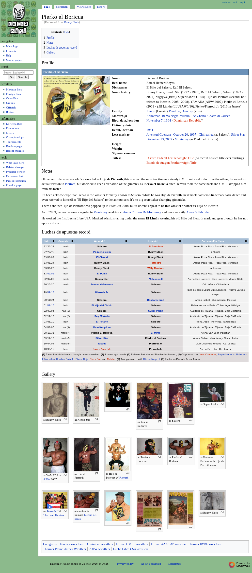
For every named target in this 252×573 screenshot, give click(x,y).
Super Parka (155, 310)
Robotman (153, 116)
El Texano (102, 321)
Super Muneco (226, 354)
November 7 (154, 120)
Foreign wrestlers (71, 544)
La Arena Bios (14, 123)
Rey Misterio (102, 316)
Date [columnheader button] (46, 241)
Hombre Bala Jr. (65, 359)
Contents (11, 51)
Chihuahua (206, 134)
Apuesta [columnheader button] (63, 241)
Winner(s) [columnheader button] (99, 241)
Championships (15, 137)
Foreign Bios (13, 93)
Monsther (49, 359)
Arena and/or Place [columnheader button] (213, 241)
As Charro (199, 116)
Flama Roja (82, 359)
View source (84, 6)
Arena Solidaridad (198, 212)
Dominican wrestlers (99, 544)
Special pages (13, 59)
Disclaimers (174, 563)
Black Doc (95, 359)
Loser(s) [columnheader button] (153, 241)
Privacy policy (125, 563)
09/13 (50, 292)
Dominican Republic (187, 120)
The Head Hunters (53, 515)
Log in (243, 1)
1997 (192, 134)
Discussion (62, 6)
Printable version (15, 171)
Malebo (111, 359)
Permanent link (14, 176)
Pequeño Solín (102, 252)
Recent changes (15, 150)
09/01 (50, 273)
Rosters (10, 111)
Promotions (12, 128)
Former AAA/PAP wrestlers (168, 544)
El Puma (102, 273)
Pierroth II (53, 511)
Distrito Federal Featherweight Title (170, 158)
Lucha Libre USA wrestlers (130, 549)
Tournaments (13, 141)
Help (9, 55)
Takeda (102, 343)
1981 (149, 130)
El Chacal (102, 257)
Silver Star (238, 134)
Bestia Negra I (155, 300)
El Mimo (155, 332)
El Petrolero (156, 246)
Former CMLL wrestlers (132, 544)
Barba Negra (170, 116)
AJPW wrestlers (99, 549)
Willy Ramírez (155, 268)
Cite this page (13, 185)
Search (5, 66)
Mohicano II (156, 279)
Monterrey (182, 139)
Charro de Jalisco (218, 116)
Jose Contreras (207, 354)
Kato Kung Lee (102, 327)
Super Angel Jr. (102, 349)
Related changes (15, 167)
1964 (167, 120)
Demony (187, 111)
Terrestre (155, 262)
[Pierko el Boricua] (76, 100)
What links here (15, 162)
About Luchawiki (151, 563)
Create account (229, 1)
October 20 (180, 134)
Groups (10, 102)
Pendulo (174, 111)
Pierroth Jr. (102, 292)
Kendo (150, 111)
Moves (10, 132)
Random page (14, 146)
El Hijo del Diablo (102, 305)
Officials (11, 107)
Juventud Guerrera (158, 134)
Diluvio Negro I (151, 359)
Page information (16, 180)
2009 (168, 139)
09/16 (50, 305)
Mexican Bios (14, 89)
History (101, 6)
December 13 (155, 139)
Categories (50, 544)
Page (47, 6)
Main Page (12, 46)
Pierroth (70, 184)
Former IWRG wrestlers (205, 544)
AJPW (46, 479)
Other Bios (12, 98)
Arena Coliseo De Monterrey (142, 212)
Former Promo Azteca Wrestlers (65, 549)
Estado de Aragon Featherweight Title (171, 162)
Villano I (185, 116)
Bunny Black (71, 22)
